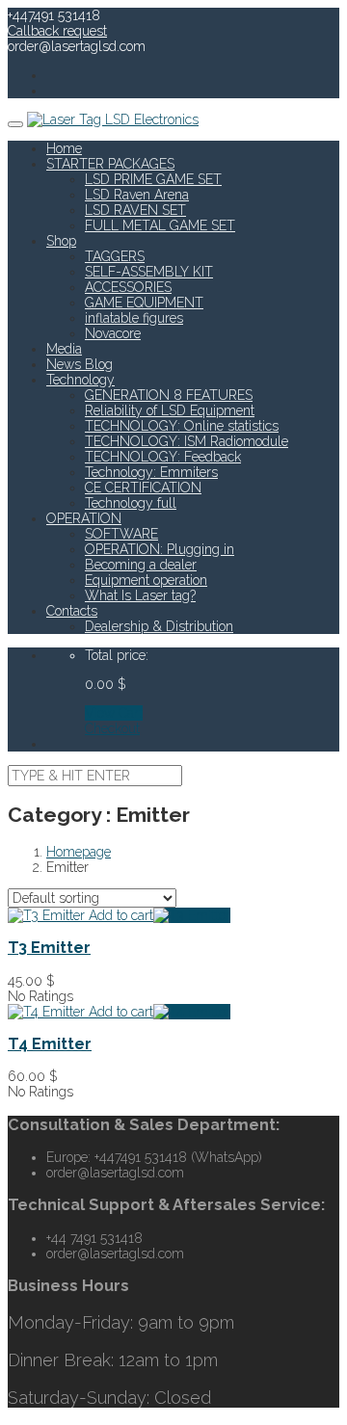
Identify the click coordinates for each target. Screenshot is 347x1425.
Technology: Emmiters (151, 472)
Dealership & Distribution (159, 626)
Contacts (71, 611)
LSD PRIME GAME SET (153, 179)
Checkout (112, 728)
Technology (80, 379)
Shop (61, 241)
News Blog (79, 364)
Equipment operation (146, 580)
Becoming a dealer (141, 564)
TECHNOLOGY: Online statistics (182, 426)
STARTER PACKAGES (110, 164)
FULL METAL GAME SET (160, 225)
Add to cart (119, 915)
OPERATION (83, 518)
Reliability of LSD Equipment (169, 410)
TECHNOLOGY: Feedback (163, 456)
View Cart (114, 713)
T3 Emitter (49, 947)
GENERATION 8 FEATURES (169, 395)
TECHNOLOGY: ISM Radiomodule (186, 441)
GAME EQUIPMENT (144, 302)
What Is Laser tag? (140, 595)
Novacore (113, 333)
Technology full (130, 503)
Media (64, 348)
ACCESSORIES (128, 287)
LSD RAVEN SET (135, 210)
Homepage (78, 851)
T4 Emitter (50, 1044)
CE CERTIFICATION (143, 487)
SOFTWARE (121, 533)
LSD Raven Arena (137, 194)
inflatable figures (134, 318)
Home (64, 148)
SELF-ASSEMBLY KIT (149, 271)
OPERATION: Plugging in (159, 549)
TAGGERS (115, 256)
